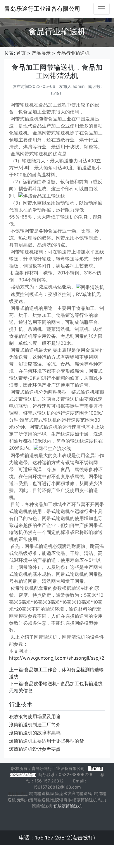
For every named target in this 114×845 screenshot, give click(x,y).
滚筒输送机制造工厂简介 (35, 724)
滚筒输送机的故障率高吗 (35, 733)
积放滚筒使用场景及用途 (35, 716)
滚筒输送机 (18, 793)
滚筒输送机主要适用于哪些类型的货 (46, 741)
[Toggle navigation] (101, 9)
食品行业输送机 (73, 53)
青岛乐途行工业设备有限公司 (42, 8)
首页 (21, 53)
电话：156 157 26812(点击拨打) (57, 838)
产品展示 (41, 53)
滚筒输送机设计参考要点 (35, 749)
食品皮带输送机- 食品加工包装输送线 (63, 683)
